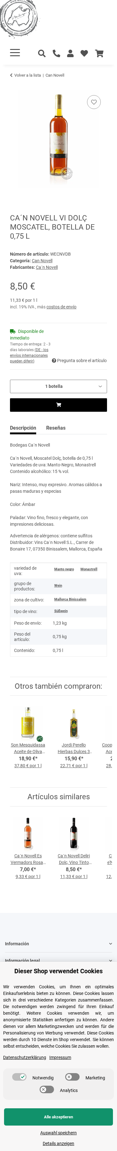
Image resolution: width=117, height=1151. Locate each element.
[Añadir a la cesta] (15, 86)
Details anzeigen (58, 1143)
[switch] (19, 1077)
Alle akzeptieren (58, 1117)
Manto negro (64, 569)
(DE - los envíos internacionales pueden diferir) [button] (29, 355)
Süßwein (61, 611)
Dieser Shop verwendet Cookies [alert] (58, 971)
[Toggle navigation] (15, 53)
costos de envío (61, 306)
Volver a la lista (27, 75)
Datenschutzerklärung (24, 1057)
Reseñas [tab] (56, 428)
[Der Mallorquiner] (26, 20)
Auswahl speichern (58, 1132)
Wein (58, 586)
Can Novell (42, 260)
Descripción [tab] (23, 428)
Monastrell (88, 569)
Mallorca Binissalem (70, 599)
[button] (70, 54)
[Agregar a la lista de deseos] (94, 102)
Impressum (60, 1057)
